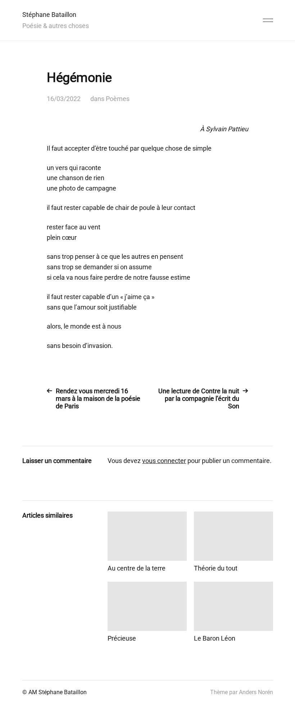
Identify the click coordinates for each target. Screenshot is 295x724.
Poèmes (118, 98)
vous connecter (164, 460)
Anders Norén (256, 692)
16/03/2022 (64, 98)
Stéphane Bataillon (49, 14)
